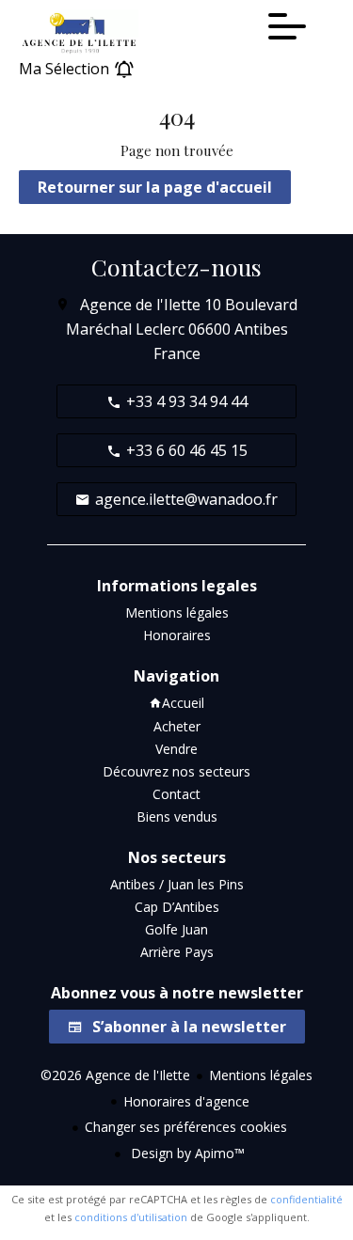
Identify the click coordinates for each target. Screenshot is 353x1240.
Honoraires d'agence (186, 1101)
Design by (186, 1153)
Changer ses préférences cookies (186, 1127)
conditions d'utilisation (130, 1217)
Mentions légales (261, 1075)
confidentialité (306, 1199)
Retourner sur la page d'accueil (155, 187)
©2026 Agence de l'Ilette (115, 1075)
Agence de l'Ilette (140, 304)
